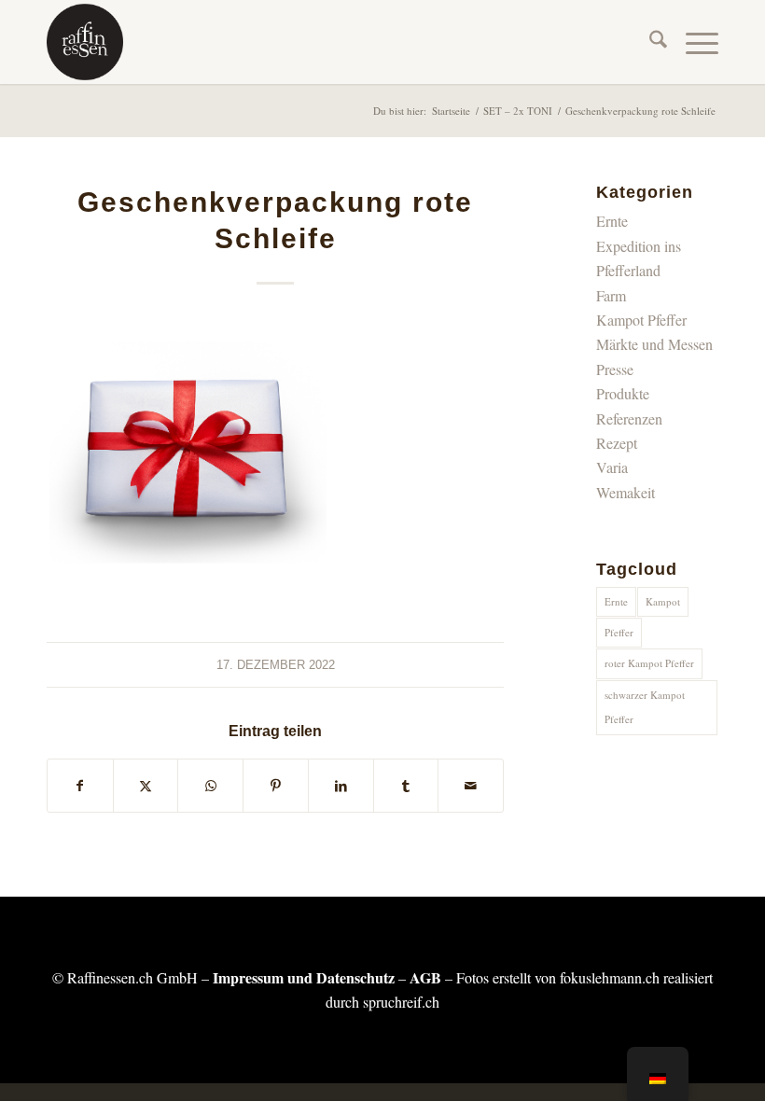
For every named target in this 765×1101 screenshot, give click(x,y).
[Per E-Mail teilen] (470, 786)
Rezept (616, 443)
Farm (611, 295)
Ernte (612, 220)
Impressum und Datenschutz (304, 977)
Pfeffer (619, 632)
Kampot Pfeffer (641, 319)
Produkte (622, 393)
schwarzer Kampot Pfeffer (645, 707)
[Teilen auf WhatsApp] (210, 786)
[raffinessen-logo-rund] (85, 42)
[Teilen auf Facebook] (80, 786)
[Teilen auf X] (146, 786)
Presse (614, 369)
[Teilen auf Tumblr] (406, 786)
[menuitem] (649, 42)
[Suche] (649, 42)
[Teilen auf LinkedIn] (341, 786)
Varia (612, 467)
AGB (425, 977)
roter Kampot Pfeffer (649, 663)
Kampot (663, 601)
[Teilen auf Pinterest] (275, 786)
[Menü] (692, 42)
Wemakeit (625, 492)
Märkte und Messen (654, 344)
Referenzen (629, 418)
